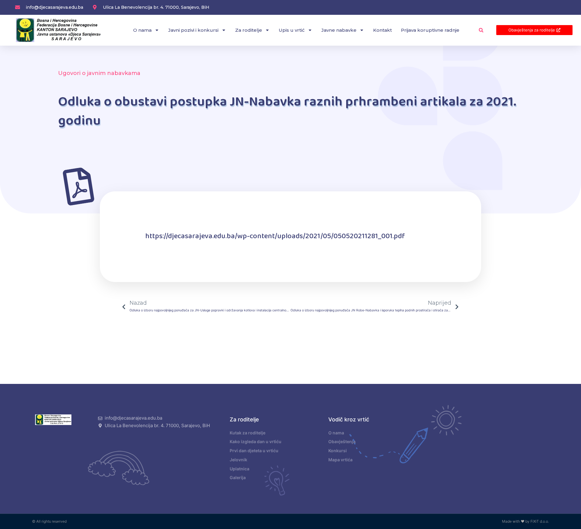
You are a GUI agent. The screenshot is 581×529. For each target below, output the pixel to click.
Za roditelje (248, 30)
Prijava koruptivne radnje (430, 30)
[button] (481, 30)
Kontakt (382, 30)
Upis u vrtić (292, 30)
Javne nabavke (338, 30)
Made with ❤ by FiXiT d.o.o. (525, 521)
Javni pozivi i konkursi (193, 30)
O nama (142, 30)
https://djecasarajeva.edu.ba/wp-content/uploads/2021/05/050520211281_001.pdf (275, 236)
